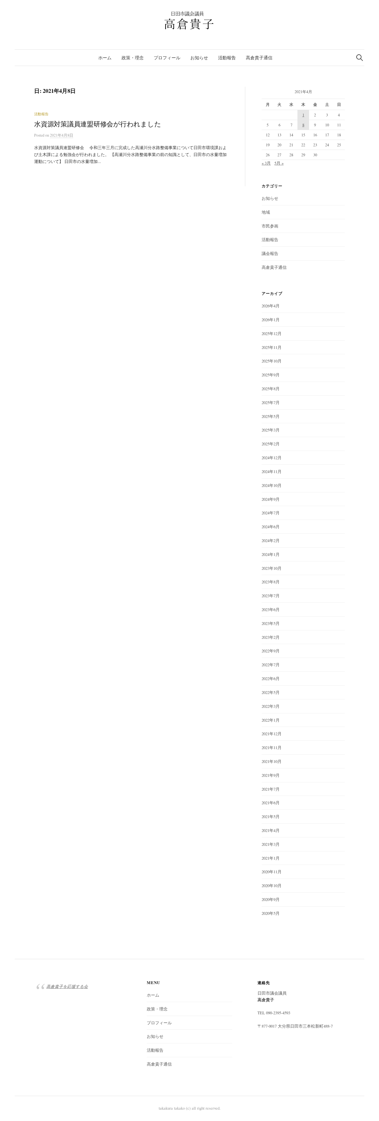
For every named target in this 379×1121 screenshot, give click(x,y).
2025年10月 (272, 361)
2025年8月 (271, 388)
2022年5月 (271, 692)
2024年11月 (272, 471)
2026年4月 (271, 305)
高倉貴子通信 (259, 57)
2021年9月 (271, 775)
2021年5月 (271, 816)
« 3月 (266, 163)
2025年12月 (272, 333)
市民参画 (270, 226)
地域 (266, 212)
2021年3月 (271, 844)
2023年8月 (271, 581)
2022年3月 (271, 706)
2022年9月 (271, 650)
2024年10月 (272, 485)
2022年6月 (271, 678)
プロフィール (167, 57)
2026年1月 (271, 319)
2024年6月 (271, 526)
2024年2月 (271, 540)
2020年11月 (272, 871)
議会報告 (270, 253)
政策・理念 (133, 57)
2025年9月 (271, 374)
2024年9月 (271, 499)
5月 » (279, 163)
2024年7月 (271, 512)
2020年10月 (272, 885)
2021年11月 (272, 747)
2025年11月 (272, 347)
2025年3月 (271, 430)
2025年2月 (271, 443)
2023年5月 (271, 623)
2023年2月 (271, 637)
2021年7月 (271, 789)
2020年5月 (271, 913)
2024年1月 (271, 554)
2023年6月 (271, 609)
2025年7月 (271, 402)
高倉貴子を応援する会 (67, 986)
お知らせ (199, 57)
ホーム (105, 57)
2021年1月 (271, 858)
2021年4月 (271, 830)
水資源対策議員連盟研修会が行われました (97, 123)
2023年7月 (271, 595)
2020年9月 (271, 899)
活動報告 (227, 57)
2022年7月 (271, 664)
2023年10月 (272, 568)
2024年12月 (272, 457)
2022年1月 (271, 720)
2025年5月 (271, 416)
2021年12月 (272, 733)
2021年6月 (271, 802)
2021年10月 (272, 761)
